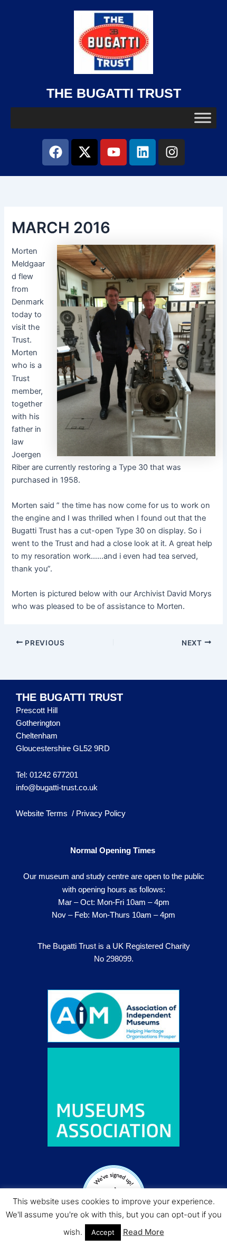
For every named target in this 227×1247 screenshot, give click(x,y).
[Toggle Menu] (202, 118)
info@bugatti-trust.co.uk (57, 787)
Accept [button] (103, 1232)
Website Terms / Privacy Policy (71, 813)
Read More (143, 1232)
